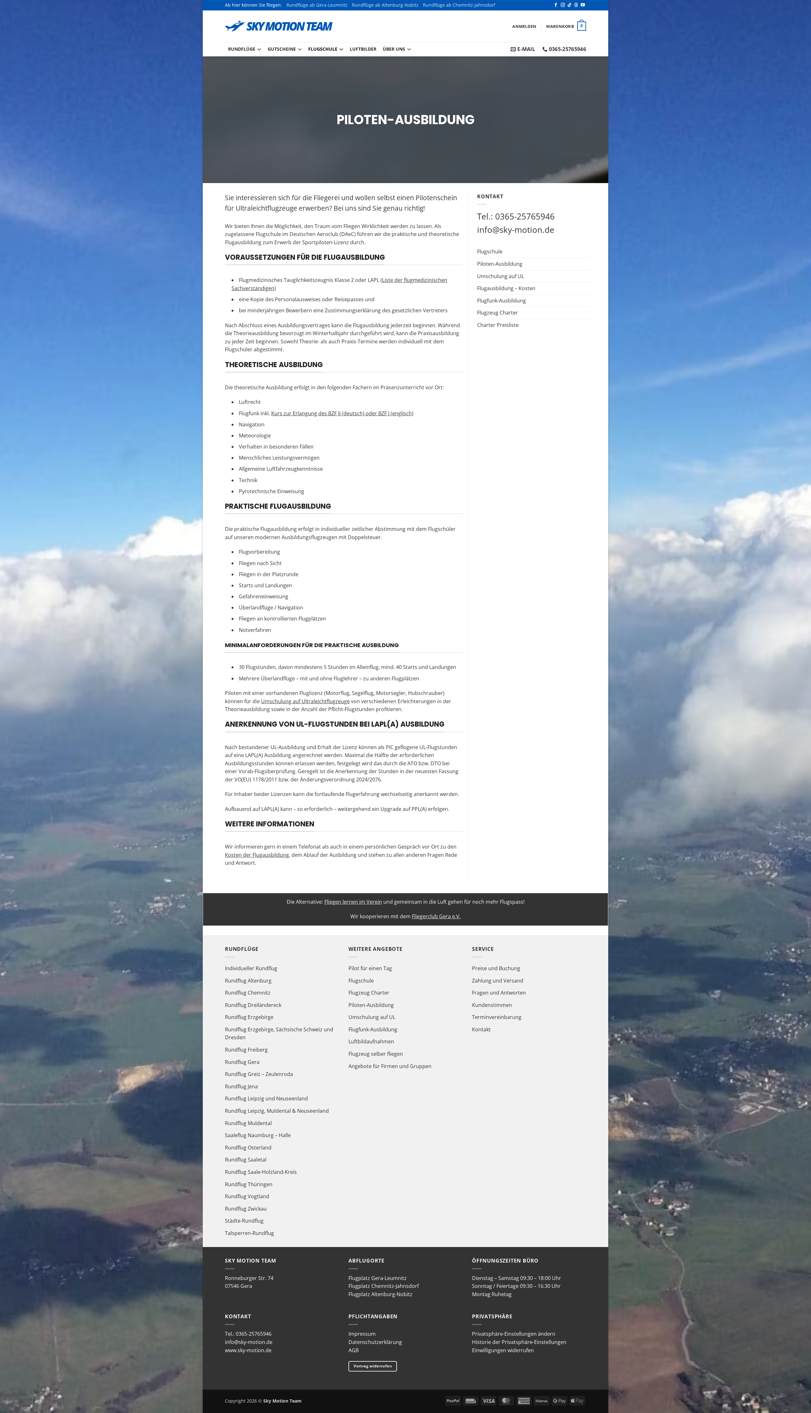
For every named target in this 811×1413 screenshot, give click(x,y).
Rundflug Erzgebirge (249, 1017)
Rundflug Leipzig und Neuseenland (266, 1098)
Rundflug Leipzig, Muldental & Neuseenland (277, 1110)
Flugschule (322, 49)
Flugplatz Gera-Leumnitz (377, 1278)
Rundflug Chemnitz (248, 992)
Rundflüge (241, 49)
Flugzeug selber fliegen (375, 1053)
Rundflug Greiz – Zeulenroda (259, 1074)
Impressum (362, 1333)
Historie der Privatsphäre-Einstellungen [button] (519, 1342)
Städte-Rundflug (244, 1220)
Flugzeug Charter (497, 312)
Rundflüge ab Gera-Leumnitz (317, 5)
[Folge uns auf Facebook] (556, 5)
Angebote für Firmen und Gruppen (389, 1066)
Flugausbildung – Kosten (506, 288)
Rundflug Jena (241, 1086)
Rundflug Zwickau (246, 1208)
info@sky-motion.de (515, 229)
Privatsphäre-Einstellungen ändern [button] (513, 1333)
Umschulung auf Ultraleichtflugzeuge (305, 701)
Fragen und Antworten (499, 992)
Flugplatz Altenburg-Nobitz (380, 1294)
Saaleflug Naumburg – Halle (258, 1135)
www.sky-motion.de (248, 1350)
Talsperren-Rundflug (249, 1233)
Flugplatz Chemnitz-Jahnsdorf (383, 1286)
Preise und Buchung (496, 968)
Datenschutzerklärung (375, 1342)
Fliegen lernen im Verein (353, 901)
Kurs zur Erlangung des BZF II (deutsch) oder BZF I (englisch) (342, 413)
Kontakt (481, 1029)
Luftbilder (363, 49)
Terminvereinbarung (496, 1017)
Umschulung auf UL (500, 276)
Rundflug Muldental (248, 1123)
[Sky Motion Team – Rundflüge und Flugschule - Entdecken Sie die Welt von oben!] (279, 26)
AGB (353, 1350)
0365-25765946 (525, 216)
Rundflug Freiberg (246, 1049)
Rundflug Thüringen (248, 1184)
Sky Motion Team (282, 1401)
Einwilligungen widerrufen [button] (503, 1350)
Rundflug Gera (242, 1062)
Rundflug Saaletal (245, 1159)
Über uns (394, 49)
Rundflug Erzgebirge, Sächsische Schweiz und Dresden (279, 1033)
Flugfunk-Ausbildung (501, 300)
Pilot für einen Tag (370, 968)
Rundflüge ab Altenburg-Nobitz (385, 5)
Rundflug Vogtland (247, 1196)
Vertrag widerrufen (373, 1366)
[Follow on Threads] (576, 5)
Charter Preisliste (498, 324)
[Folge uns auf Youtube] (583, 5)
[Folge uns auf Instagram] (563, 5)
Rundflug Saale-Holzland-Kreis (261, 1171)
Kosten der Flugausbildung (257, 854)
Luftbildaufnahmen (371, 1041)
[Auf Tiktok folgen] (569, 5)
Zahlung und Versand (497, 980)
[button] (524, 26)
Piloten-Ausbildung (499, 263)
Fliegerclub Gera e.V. (436, 916)
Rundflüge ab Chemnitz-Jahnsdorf (459, 5)
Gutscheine (282, 49)
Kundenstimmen (492, 1005)
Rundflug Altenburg (248, 980)
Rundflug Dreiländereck (253, 1005)
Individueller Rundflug (251, 968)
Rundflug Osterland (248, 1147)
